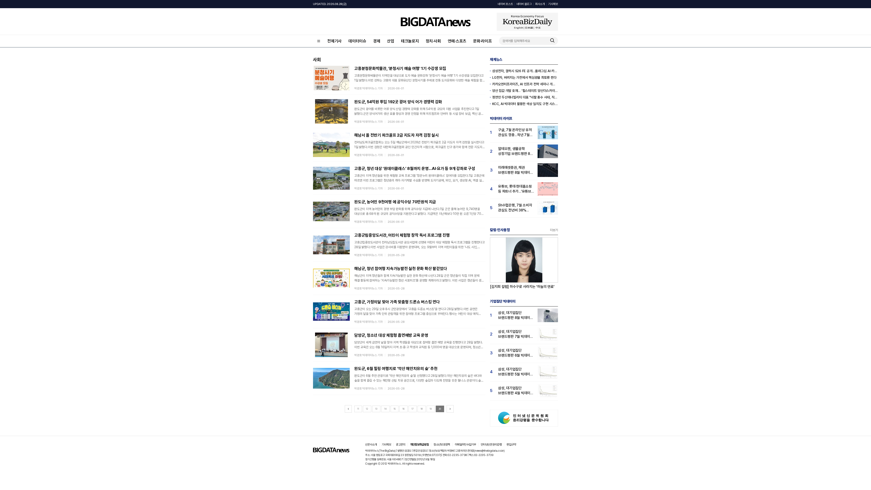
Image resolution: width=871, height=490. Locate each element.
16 (403, 408)
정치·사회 (433, 41)
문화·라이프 (482, 41)
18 (422, 408)
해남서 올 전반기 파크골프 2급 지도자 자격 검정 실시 (396, 135)
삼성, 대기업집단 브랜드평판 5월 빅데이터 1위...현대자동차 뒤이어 (515, 372)
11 (358, 408)
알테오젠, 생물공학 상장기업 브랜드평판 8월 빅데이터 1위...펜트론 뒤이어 (515, 151)
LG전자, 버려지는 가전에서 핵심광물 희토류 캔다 (524, 78)
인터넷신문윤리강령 (491, 444)
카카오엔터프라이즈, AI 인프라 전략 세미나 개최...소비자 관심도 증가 (525, 84)
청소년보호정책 (441, 444)
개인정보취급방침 (419, 444)
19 (431, 408)
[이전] (348, 409)
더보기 (554, 230)
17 (412, 408)
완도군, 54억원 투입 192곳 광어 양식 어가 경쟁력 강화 (398, 101)
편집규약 (511, 444)
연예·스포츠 (457, 41)
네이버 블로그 (524, 4)
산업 (390, 41)
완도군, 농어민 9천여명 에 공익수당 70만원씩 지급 (395, 201)
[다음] (450, 409)
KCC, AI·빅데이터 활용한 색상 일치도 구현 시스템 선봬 (525, 104)
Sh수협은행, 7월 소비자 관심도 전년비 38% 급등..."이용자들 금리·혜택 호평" (515, 208)
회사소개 (540, 4)
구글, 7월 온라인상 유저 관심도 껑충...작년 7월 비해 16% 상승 (515, 132)
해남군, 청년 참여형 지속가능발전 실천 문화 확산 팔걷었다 (400, 268)
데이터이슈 (357, 41)
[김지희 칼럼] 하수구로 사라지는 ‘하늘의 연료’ (522, 286)
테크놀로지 (410, 41)
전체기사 (334, 41)
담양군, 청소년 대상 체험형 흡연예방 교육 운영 (391, 335)
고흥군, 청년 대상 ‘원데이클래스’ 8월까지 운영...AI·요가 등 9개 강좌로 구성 (414, 168)
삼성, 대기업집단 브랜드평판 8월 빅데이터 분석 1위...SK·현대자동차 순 (515, 315)
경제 (376, 41)
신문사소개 (371, 444)
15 (395, 408)
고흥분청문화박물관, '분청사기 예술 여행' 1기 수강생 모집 (400, 68)
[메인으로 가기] (331, 451)
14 (385, 408)
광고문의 (400, 444)
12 (367, 408)
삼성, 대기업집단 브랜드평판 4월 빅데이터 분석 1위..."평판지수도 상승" (515, 391)
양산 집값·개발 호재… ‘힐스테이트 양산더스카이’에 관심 (525, 91)
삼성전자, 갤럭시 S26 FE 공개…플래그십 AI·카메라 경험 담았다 (525, 71)
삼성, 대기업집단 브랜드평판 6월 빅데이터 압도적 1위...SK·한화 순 (515, 353)
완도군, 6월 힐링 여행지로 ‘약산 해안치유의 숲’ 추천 (396, 368)
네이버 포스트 (505, 4)
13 (376, 408)
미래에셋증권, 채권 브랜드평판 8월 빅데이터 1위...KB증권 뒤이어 (515, 170)
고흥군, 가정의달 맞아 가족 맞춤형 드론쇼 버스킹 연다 (397, 301)
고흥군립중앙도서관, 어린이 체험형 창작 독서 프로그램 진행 (402, 235)
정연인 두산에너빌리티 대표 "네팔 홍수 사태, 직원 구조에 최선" (525, 97)
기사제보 (553, 4)
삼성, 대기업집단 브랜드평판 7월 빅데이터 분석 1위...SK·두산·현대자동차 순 (515, 334)
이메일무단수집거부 (465, 444)
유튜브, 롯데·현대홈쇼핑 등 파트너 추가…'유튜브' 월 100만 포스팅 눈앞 (515, 189)
